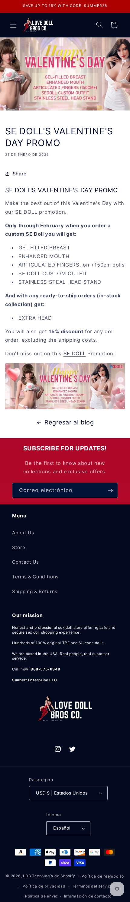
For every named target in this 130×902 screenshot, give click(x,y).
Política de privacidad (44, 886)
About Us (23, 533)
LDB (27, 876)
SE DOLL (74, 353)
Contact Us (25, 562)
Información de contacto (88, 896)
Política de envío (41, 896)
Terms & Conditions (35, 577)
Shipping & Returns (34, 591)
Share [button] (20, 174)
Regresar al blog (69, 422)
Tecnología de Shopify (53, 876)
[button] (13, 25)
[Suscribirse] (110, 490)
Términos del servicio (93, 886)
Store (18, 547)
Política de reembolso (103, 876)
